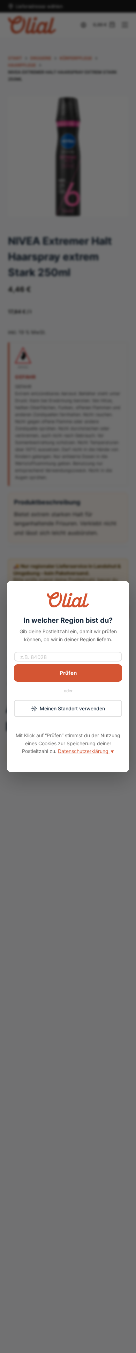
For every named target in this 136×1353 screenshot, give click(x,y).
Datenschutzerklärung (86, 751)
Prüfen (68, 673)
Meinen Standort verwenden (72, 708)
